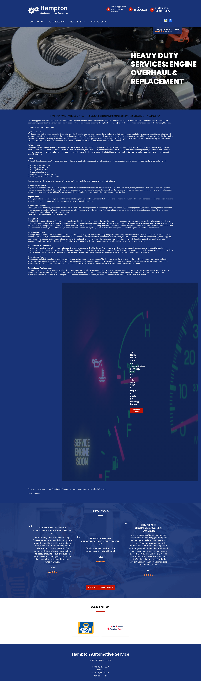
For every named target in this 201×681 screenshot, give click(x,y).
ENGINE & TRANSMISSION (147, 115)
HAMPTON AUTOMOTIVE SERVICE (67, 115)
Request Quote (136, 410)
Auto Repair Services (100, 660)
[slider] (159, 31)
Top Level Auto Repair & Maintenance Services (109, 115)
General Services (144, 527)
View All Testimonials (100, 587)
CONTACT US (97, 21)
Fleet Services (34, 493)
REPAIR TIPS (76, 21)
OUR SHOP (35, 21)
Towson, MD (148, 530)
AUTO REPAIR (55, 21)
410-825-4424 (140, 10)
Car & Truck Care (43, 530)
